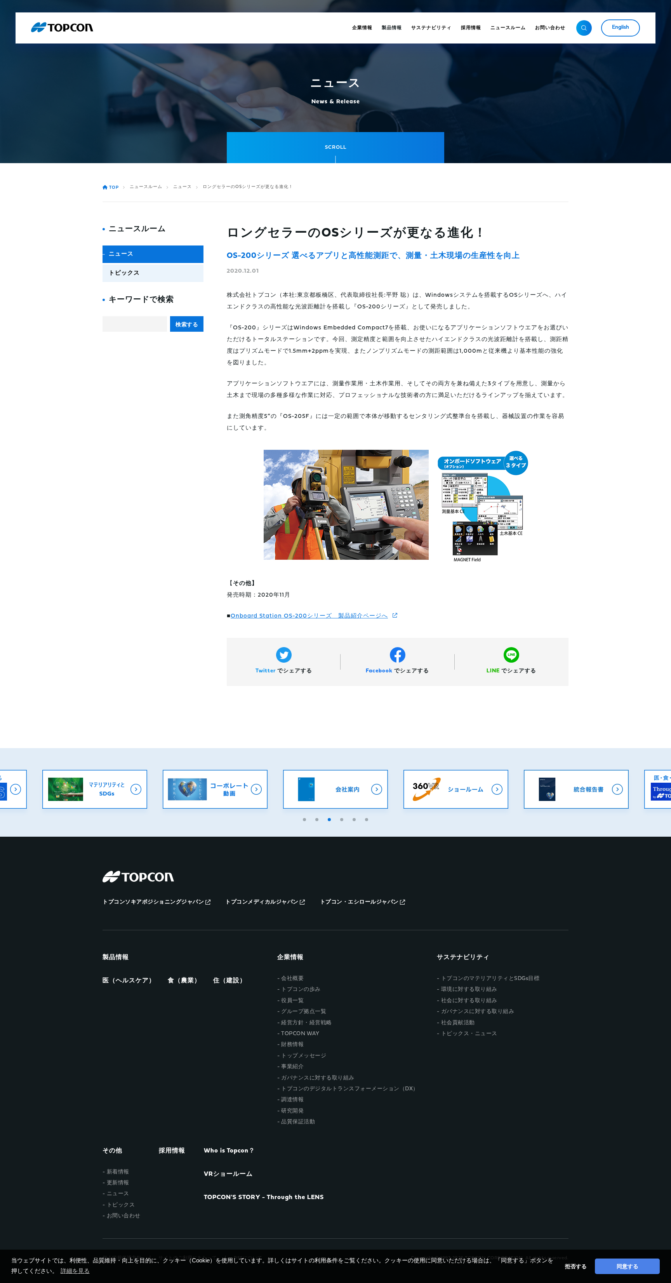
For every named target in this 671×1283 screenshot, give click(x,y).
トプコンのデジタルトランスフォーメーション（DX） (350, 1089)
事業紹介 (292, 1067)
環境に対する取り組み (469, 989)
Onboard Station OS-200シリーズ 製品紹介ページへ (309, 616)
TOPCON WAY (300, 1034)
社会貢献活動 (458, 1023)
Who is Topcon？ (229, 1151)
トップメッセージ (303, 1056)
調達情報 (292, 1100)
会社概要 (292, 979)
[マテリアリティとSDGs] (94, 789)
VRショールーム (228, 1174)
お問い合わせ (124, 1216)
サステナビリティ (463, 957)
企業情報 (290, 957)
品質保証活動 (298, 1122)
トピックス (124, 273)
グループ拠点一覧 (303, 1012)
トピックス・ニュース (469, 1034)
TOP (114, 188)
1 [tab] (305, 818)
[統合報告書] (576, 789)
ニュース (182, 187)
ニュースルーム (146, 187)
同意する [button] (627, 1266)
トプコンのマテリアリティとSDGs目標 (490, 979)
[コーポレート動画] (215, 789)
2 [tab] (317, 818)
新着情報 (118, 1172)
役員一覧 (292, 1001)
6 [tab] (367, 818)
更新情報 (118, 1183)
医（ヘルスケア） (129, 981)
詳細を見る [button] (75, 1270)
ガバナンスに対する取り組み (318, 1078)
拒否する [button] (576, 1266)
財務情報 (292, 1045)
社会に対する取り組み (469, 1001)
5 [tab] (355, 818)
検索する (187, 324)
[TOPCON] (62, 28)
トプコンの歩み (301, 989)
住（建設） (229, 981)
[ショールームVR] (455, 789)
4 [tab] (342, 818)
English (620, 27)
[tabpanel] (335, 789)
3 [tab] (330, 818)
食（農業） (184, 981)
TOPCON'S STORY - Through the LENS (264, 1197)
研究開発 (292, 1111)
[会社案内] (335, 789)
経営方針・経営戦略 (306, 1023)
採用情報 (172, 1151)
